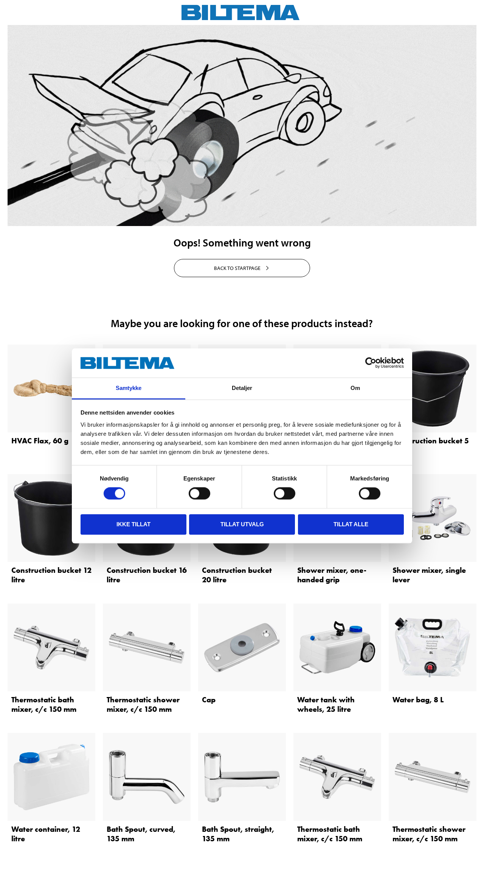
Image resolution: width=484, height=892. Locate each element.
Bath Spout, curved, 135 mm (141, 834)
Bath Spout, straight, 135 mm (238, 834)
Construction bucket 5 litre (430, 445)
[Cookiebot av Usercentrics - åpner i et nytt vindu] (371, 363)
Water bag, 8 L (418, 700)
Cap (209, 700)
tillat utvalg (242, 524)
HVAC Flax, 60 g (39, 441)
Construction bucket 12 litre (51, 575)
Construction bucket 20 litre (237, 575)
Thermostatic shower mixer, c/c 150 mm (143, 704)
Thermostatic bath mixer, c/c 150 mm (43, 704)
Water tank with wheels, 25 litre (326, 704)
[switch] (199, 493)
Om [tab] (355, 388)
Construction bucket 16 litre (147, 575)
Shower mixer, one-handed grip (331, 575)
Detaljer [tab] (242, 388)
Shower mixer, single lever (429, 575)
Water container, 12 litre (45, 834)
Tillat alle (351, 524)
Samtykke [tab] (129, 388)
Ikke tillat (133, 524)
